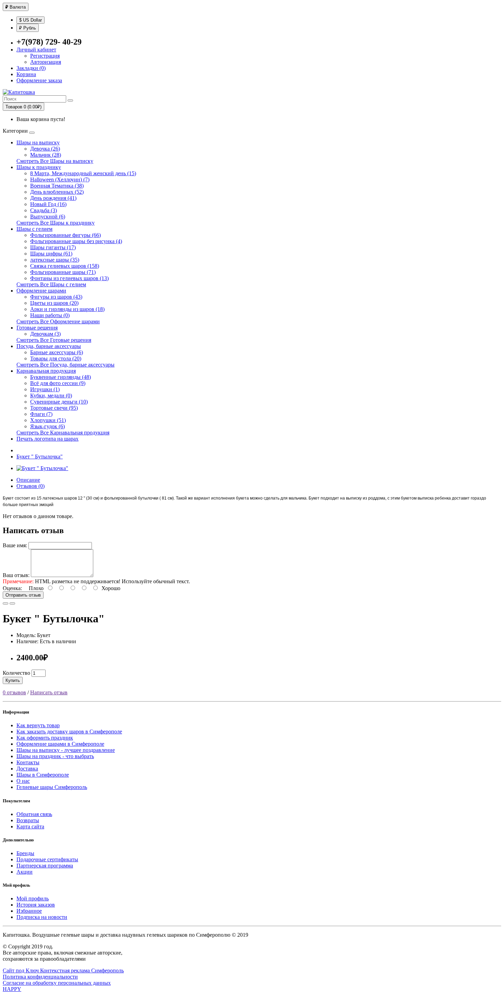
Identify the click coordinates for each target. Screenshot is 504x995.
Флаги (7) (41, 414)
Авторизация (45, 62)
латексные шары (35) (54, 260)
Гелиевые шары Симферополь (51, 787)
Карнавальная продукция (46, 371)
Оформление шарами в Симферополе (60, 744)
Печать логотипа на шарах (47, 439)
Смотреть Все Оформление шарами (58, 321)
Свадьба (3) (43, 210)
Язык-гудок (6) (47, 426)
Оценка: (12, 588)
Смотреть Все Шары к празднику (55, 223)
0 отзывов (14, 692)
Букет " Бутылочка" (39, 456)
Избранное (29, 911)
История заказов (35, 905)
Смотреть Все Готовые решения (53, 340)
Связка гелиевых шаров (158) (64, 266)
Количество (16, 673)
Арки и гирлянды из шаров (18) (67, 309)
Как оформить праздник (44, 738)
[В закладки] (5, 603)
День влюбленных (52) (57, 192)
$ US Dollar (30, 20)
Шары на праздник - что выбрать (55, 756)
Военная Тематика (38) (57, 186)
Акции (24, 872)
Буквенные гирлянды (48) (60, 377)
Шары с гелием (34, 229)
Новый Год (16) (48, 204)
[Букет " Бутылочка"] (42, 468)
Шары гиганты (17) (53, 247)
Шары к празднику (38, 167)
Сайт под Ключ (21, 970)
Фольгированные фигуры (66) (65, 235)
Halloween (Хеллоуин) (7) (59, 179)
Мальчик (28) (45, 155)
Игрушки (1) (45, 389)
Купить (12, 680)
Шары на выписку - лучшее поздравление (65, 750)
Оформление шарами (41, 290)
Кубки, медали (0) (51, 395)
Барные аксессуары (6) (56, 352)
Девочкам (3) (45, 334)
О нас (23, 781)
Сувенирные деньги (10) (59, 402)
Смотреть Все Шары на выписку (54, 161)
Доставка (27, 768)
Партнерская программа (44, 865)
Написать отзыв (49, 692)
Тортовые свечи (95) (54, 408)
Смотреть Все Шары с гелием (51, 284)
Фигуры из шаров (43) (56, 297)
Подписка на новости (41, 917)
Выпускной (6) (47, 216)
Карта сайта (30, 826)
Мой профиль (32, 898)
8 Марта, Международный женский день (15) (83, 173)
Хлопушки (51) (48, 420)
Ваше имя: (15, 545)
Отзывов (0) (30, 486)
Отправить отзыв (23, 595)
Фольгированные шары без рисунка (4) (76, 241)
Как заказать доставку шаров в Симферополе (69, 731)
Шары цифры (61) (51, 253)
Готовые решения (37, 328)
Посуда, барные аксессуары (48, 346)
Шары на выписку (38, 142)
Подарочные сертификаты (47, 859)
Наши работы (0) (50, 315)
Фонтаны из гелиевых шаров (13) (69, 278)
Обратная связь (34, 814)
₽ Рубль (27, 28)
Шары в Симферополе (42, 775)
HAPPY (12, 989)
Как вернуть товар (38, 725)
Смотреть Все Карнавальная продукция (62, 432)
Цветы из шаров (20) (54, 303)
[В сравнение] (12, 603)
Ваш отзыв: (16, 575)
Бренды (25, 853)
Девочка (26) (45, 149)
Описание (28, 480)
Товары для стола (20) (55, 358)
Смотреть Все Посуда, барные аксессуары (65, 365)
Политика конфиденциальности (40, 977)
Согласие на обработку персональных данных (57, 983)
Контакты (27, 762)
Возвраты (27, 820)
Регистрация (45, 56)
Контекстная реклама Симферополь (82, 970)
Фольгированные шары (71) (63, 272)
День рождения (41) (53, 198)
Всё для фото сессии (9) (57, 383)
